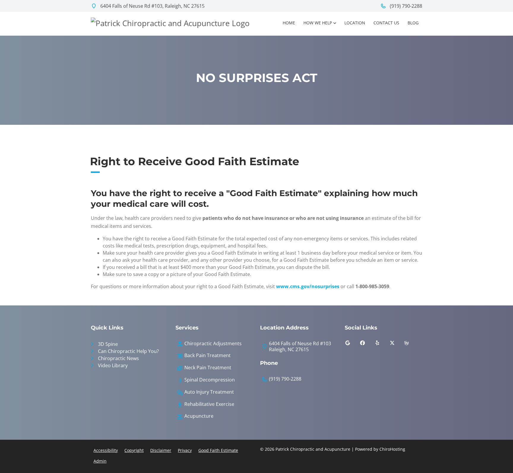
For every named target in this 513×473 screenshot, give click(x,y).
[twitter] (396, 344)
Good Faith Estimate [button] (218, 450)
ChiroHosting (392, 449)
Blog (413, 23)
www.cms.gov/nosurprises (307, 286)
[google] (352, 344)
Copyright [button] (134, 450)
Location (354, 23)
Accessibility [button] (106, 450)
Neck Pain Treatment (207, 368)
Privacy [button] (185, 450)
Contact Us (386, 23)
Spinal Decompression (209, 380)
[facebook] (367, 344)
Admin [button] (100, 461)
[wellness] (411, 344)
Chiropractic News (118, 358)
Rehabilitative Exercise (209, 404)
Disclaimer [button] (160, 450)
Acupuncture (198, 416)
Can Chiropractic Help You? (128, 351)
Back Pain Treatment (207, 355)
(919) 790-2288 (405, 6)
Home (289, 23)
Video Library (113, 365)
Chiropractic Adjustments (213, 343)
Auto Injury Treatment (209, 392)
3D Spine (108, 344)
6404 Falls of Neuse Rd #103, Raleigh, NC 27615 (152, 6)
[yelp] (381, 344)
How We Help (317, 23)
